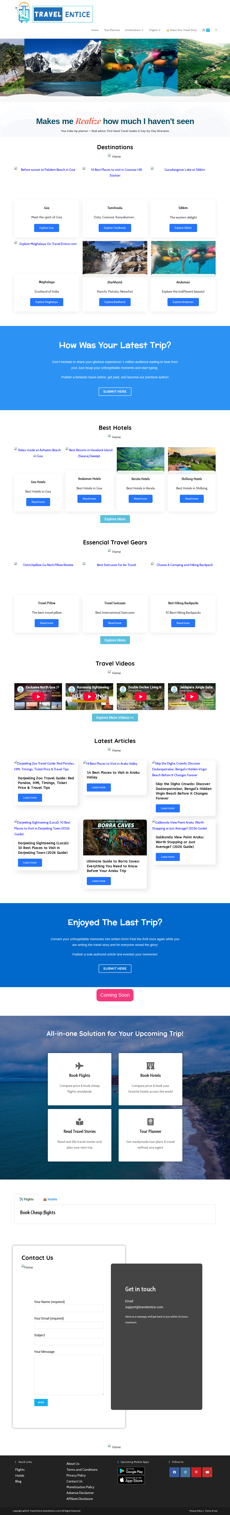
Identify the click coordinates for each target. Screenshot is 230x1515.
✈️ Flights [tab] (26, 1199)
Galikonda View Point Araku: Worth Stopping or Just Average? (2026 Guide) (180, 842)
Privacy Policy (76, 1475)
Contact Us (74, 1481)
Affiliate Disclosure (79, 1499)
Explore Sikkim (183, 227)
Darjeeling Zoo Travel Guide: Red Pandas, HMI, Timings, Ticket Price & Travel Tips (46, 783)
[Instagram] (185, 1472)
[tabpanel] (115, 1214)
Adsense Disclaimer (80, 1493)
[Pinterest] (196, 1472)
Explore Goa (47, 227)
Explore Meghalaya (47, 302)
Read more (38, 502)
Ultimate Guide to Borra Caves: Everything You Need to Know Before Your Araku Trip (113, 866)
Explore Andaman (183, 302)
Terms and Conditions (82, 1470)
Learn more (30, 797)
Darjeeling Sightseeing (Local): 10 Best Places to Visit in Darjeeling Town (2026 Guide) (43, 848)
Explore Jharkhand (115, 302)
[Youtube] (207, 1472)
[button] (3, 67)
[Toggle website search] (216, 30)
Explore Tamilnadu (115, 227)
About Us (72, 1464)
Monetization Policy (80, 1487)
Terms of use (211, 1510)
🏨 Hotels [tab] (50, 1199)
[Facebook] (174, 1472)
